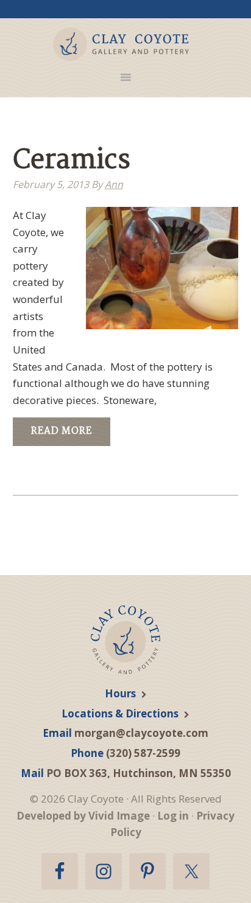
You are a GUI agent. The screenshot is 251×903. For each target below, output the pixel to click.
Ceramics (71, 161)
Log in (173, 816)
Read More (61, 431)
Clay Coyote (121, 44)
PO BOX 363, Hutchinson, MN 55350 (138, 773)
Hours (120, 693)
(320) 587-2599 (143, 753)
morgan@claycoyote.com (141, 733)
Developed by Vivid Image (83, 816)
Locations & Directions (120, 713)
